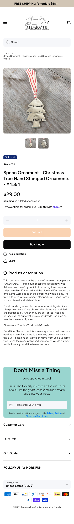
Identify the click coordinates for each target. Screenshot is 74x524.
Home (6, 53)
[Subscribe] (63, 405)
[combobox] (37, 42)
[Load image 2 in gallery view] (43, 143)
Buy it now (37, 244)
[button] (69, 22)
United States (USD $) (19, 485)
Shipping (8, 200)
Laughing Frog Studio (31, 507)
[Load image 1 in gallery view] (30, 143)
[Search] (6, 42)
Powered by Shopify (51, 507)
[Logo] (37, 22)
